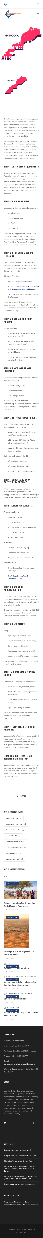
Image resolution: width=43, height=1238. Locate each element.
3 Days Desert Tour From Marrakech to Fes (20, 1155)
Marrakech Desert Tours (15, 842)
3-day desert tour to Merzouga (26, 286)
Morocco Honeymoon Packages (15, 998)
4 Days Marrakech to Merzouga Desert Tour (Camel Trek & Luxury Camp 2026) (20, 1177)
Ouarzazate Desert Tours (16, 847)
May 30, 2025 (10, 988)
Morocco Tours (14, 36)
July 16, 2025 (10, 958)
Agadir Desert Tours (14, 818)
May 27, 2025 (10, 972)
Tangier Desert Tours (14, 859)
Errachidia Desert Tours (15, 830)
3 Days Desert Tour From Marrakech (17, 1150)
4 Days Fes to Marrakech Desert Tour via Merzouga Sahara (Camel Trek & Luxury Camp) (19, 1168)
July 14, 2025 (10, 1002)
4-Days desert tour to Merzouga (23, 289)
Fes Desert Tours (13, 836)
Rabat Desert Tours (14, 853)
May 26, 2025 (10, 910)
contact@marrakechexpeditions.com (19, 1064)
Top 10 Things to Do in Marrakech (16, 968)
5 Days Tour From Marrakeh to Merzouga (19, 1184)
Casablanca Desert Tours (16, 824)
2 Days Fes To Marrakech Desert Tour (18, 1161)
